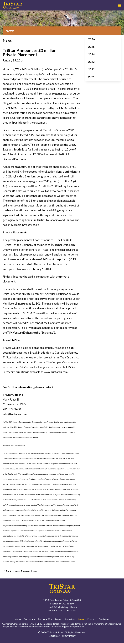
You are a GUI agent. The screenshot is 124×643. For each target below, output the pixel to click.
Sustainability (45, 619)
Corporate (29, 619)
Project (58, 619)
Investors (70, 619)
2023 (91, 61)
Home (18, 619)
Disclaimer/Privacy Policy (62, 635)
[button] (119, 5)
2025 (91, 46)
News (81, 619)
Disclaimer (103, 619)
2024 (91, 54)
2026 (91, 39)
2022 (91, 69)
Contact (91, 619)
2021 (91, 77)
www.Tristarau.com (56, 372)
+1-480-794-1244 (66, 610)
